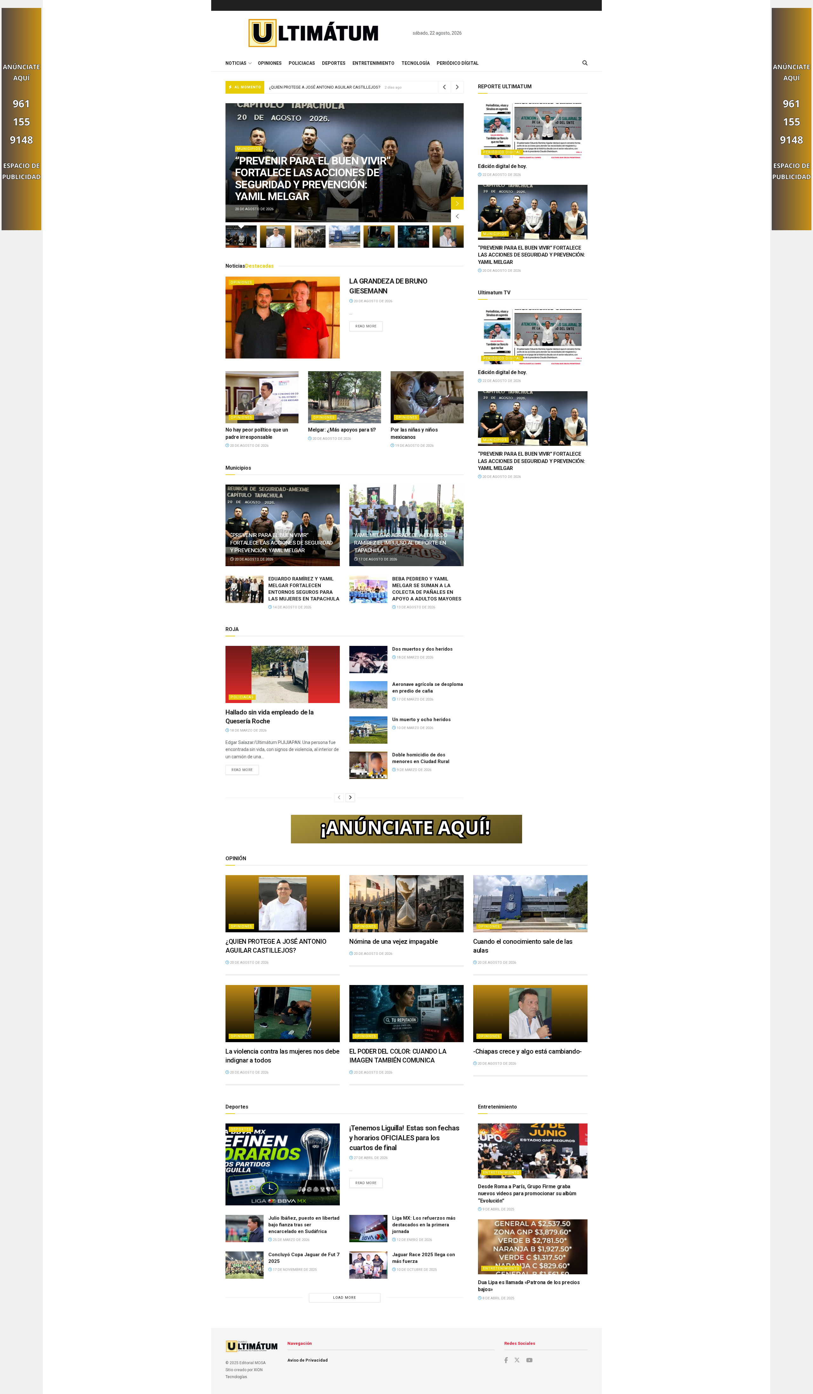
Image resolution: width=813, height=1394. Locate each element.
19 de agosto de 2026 (413, 446)
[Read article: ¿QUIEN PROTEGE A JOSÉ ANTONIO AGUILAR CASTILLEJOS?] (282, 903)
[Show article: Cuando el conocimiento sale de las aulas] (344, 236)
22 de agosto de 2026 (501, 175)
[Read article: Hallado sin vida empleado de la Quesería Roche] (282, 674)
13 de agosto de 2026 (415, 607)
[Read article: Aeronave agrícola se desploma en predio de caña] (368, 694)
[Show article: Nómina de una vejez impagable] (310, 236)
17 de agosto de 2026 (377, 559)
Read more (369, 326)
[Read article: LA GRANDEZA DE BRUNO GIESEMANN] (282, 317)
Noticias (235, 63)
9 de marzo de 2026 (413, 770)
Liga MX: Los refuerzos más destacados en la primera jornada (423, 1224)
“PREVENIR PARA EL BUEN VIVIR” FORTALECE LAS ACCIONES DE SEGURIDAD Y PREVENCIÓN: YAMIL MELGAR (281, 542)
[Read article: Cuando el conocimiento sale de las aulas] (530, 903)
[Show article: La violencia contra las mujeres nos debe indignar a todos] (379, 236)
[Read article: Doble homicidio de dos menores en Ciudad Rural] (368, 765)
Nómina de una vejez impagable (298, 87)
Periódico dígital (458, 63)
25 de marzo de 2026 (290, 1240)
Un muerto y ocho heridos (421, 719)
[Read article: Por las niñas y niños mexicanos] (427, 397)
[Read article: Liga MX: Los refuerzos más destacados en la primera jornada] (368, 1228)
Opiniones (270, 63)
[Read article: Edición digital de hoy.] (533, 130)
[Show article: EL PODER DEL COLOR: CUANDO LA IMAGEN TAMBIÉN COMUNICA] (413, 236)
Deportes (334, 63)
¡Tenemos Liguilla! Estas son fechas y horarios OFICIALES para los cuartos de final (404, 1138)
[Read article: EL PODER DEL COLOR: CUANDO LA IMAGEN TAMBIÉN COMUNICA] (406, 1013)
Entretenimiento (373, 63)
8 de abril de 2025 (497, 1298)
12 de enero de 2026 (414, 1240)
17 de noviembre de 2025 (294, 1270)
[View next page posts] (350, 797)
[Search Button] (585, 63)
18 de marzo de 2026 (247, 730)
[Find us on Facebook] (506, 1360)
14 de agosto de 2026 (291, 607)
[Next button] (457, 203)
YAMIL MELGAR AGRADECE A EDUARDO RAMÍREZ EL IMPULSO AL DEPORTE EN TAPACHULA (400, 542)
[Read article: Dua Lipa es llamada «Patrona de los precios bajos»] (533, 1246)
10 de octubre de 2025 (416, 1270)
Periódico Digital (502, 152)
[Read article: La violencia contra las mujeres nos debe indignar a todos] (282, 1013)
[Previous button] (457, 216)
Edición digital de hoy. (502, 166)
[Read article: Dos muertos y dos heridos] (368, 659)
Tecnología (415, 63)
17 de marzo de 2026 (414, 699)
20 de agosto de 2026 (372, 301)
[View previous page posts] (339, 797)
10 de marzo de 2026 (414, 728)
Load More (344, 1298)
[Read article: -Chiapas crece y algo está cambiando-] (530, 1013)
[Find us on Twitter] (517, 1360)
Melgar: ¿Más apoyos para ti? (342, 430)
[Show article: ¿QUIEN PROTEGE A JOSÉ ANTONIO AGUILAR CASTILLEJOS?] (276, 236)
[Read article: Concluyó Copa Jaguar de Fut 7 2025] (244, 1265)
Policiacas (302, 63)
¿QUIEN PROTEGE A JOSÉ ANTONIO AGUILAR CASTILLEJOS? (295, 184)
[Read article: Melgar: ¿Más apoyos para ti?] (344, 397)
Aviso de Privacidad (307, 1360)
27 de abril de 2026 (370, 1158)
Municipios (495, 234)
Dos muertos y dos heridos (422, 649)
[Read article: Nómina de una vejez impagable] (406, 903)
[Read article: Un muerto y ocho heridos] (368, 730)
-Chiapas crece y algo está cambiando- (527, 1051)
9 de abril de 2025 (497, 1209)
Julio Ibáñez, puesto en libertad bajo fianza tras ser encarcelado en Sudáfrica (303, 1224)
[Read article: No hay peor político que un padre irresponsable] (262, 397)
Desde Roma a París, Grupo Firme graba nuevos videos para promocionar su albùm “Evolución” (527, 1193)
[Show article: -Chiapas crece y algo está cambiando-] (448, 236)
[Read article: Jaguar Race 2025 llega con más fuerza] (368, 1265)
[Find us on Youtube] (529, 1360)
